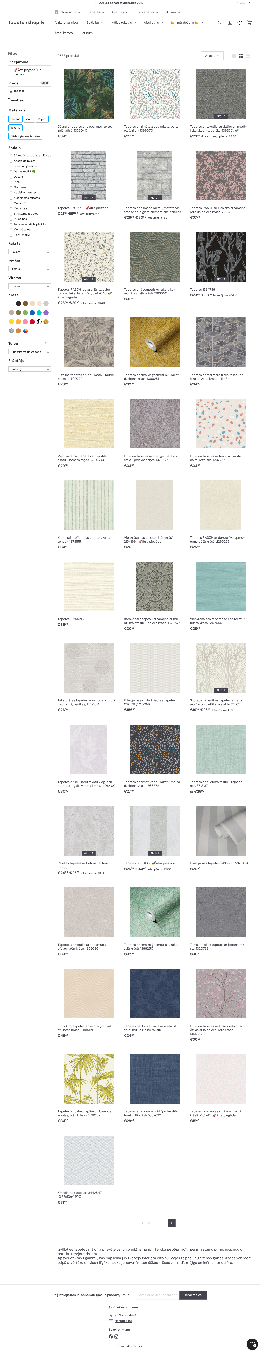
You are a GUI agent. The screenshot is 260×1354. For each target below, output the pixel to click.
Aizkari (171, 12)
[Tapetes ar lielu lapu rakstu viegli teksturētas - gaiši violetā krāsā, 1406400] (89, 758)
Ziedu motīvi (21, 235)
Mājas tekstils (122, 22)
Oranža (18, 322)
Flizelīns (15, 119)
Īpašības (16, 100)
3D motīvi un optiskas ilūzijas (32, 155)
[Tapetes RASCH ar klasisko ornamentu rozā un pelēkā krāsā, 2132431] (221, 184)
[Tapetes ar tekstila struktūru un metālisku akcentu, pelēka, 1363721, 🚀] (221, 103)
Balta (11, 303)
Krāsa (13, 295)
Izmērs (14, 260)
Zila (32, 312)
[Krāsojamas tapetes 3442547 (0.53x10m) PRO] (89, 1169)
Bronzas (18, 331)
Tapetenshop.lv (26, 22)
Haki (18, 312)
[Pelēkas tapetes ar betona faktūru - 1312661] (89, 839)
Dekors (18, 176)
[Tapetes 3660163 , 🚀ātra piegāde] (155, 837)
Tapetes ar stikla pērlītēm (30, 224)
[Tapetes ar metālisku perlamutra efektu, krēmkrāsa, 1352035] (89, 921)
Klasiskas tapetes (25, 192)
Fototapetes (145, 12)
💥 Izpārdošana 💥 (185, 22)
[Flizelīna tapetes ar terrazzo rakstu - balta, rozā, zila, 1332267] (221, 432)
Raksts (14, 243)
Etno (16, 182)
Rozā (25, 322)
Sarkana (32, 322)
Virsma (14, 277)
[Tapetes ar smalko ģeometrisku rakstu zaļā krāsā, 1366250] (155, 921)
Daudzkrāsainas (25, 331)
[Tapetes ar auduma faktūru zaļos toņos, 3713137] (221, 758)
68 (163, 1223)
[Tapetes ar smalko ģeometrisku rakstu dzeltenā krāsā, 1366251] (155, 351)
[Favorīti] (239, 22)
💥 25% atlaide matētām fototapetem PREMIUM (119, 3)
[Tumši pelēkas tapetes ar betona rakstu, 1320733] (221, 921)
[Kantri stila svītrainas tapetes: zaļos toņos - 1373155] (89, 514)
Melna (18, 303)
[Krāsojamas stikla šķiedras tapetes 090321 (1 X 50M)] (155, 676)
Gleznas (118, 12)
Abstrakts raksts (24, 161)
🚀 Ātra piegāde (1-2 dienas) (27, 72)
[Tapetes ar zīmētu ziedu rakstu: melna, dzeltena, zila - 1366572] (155, 758)
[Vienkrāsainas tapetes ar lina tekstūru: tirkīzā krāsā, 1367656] (221, 595)
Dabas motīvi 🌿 (24, 171)
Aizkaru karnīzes (67, 22)
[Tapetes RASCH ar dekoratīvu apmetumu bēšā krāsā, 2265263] (221, 514)
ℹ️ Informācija (66, 12)
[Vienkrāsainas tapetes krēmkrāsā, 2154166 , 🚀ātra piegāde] (155, 514)
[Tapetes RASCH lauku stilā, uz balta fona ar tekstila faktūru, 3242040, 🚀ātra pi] (89, 267)
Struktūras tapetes (25, 213)
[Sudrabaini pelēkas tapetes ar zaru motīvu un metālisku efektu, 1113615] (221, 676)
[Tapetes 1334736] (221, 263)
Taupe (11, 312)
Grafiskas (19, 187)
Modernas (20, 208)
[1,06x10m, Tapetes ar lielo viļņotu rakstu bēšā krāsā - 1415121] (89, 1002)
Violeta (46, 312)
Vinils (29, 119)
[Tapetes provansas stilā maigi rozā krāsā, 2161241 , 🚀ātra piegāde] (221, 1087)
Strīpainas (20, 219)
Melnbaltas (39, 322)
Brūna (25, 303)
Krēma (39, 303)
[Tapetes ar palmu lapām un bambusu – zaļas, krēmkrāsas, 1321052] (89, 1087)
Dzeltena (11, 322)
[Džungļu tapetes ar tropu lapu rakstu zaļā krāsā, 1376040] (89, 103)
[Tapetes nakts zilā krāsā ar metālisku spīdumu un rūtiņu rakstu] (155, 1002)
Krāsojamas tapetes (26, 198)
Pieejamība (18, 62)
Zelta (46, 322)
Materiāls (16, 110)
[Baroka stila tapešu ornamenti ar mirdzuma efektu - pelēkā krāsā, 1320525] (155, 595)
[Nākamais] (172, 1223)
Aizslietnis (152, 22)
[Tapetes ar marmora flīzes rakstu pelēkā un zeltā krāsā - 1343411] (221, 351)
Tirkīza (39, 312)
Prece (13, 83)
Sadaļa (14, 147)
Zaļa (25, 312)
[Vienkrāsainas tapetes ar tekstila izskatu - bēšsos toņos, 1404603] (89, 432)
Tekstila (15, 127)
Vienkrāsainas (22, 229)
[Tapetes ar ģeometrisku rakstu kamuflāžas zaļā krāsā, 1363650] (155, 265)
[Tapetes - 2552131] (89, 593)
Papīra (42, 119)
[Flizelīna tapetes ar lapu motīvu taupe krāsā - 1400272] (89, 351)
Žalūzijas (93, 22)
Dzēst (44, 82)
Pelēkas (46, 303)
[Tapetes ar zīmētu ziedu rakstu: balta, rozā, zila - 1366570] (155, 103)
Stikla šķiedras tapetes (25, 136)
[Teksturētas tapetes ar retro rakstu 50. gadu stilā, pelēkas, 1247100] (89, 676)
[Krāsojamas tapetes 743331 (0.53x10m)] (221, 837)
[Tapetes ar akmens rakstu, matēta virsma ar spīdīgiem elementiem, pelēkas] (155, 184)
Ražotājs (16, 360)
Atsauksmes (64, 33)
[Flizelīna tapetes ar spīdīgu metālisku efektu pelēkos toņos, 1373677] (155, 432)
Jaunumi (87, 33)
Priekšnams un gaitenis (26, 352)
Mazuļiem (19, 203)
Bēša (32, 303)
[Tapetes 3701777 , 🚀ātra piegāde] (89, 182)
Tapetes (94, 12)
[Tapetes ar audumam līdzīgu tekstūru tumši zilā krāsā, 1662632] (155, 1087)
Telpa (13, 343)
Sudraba (11, 331)
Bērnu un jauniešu (25, 166)
